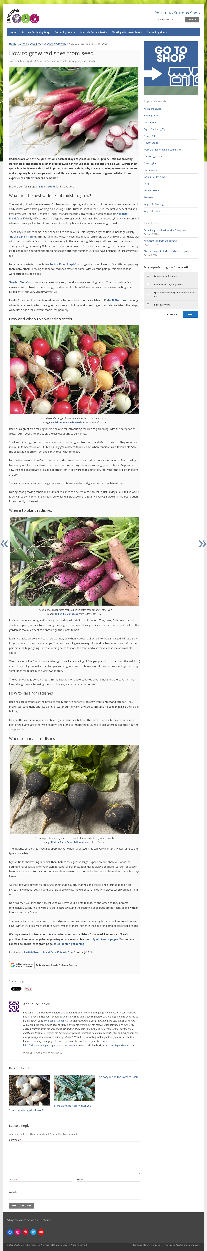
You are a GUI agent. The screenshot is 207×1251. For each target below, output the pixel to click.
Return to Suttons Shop (177, 13)
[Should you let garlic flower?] (29, 1090)
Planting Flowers (152, 190)
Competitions (151, 122)
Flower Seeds (151, 142)
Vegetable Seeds (86, 60)
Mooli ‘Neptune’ (117, 300)
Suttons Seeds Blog (29, 43)
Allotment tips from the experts (160, 240)
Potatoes (148, 197)
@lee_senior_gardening (56, 1020)
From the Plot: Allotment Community (162, 149)
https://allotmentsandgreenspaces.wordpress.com (49, 1045)
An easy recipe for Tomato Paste (119, 1077)
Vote (191, 314)
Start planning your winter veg (72, 1105)
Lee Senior (48, 60)
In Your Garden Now (154, 176)
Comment (15, 1139)
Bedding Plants (151, 115)
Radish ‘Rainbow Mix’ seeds (66, 422)
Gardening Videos (157, 32)
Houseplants (150, 170)
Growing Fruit (151, 163)
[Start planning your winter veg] (74, 1088)
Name (13, 1179)
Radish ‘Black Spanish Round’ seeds (71, 842)
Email (81, 1179)
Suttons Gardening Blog (35, 32)
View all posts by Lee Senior (42, 1053)
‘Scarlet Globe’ (18, 282)
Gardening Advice (65, 32)
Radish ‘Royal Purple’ (62, 264)
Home (13, 32)
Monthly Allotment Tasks (127, 32)
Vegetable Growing (55, 43)
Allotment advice (152, 108)
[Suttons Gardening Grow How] (23, 16)
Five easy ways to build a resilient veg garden (167, 251)
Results (172, 314)
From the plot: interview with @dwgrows (165, 230)
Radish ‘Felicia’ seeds (66, 613)
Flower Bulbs (150, 136)
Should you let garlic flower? (26, 1110)
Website (13, 1192)
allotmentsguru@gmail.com (120, 1045)
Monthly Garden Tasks (93, 32)
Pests (146, 183)
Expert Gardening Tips (155, 129)
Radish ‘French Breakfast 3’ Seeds (45, 952)
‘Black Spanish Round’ (22, 236)
